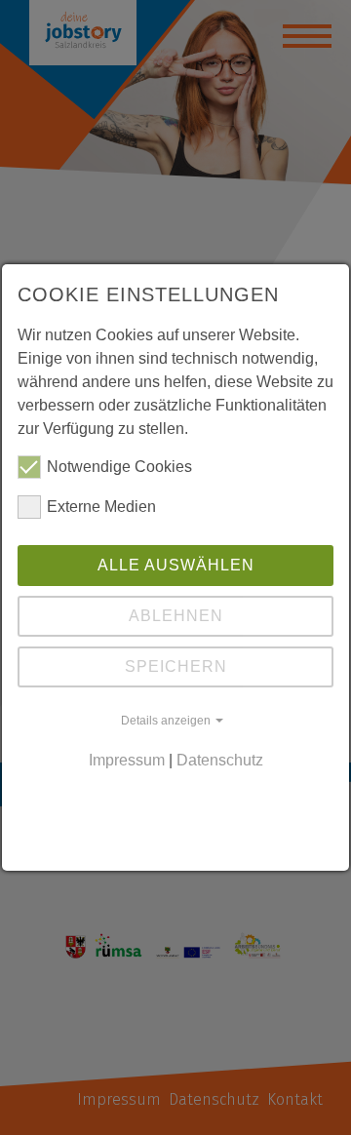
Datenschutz (219, 760)
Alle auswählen (176, 565)
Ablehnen (176, 615)
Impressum (127, 760)
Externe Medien (101, 506)
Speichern (176, 666)
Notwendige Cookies (119, 466)
